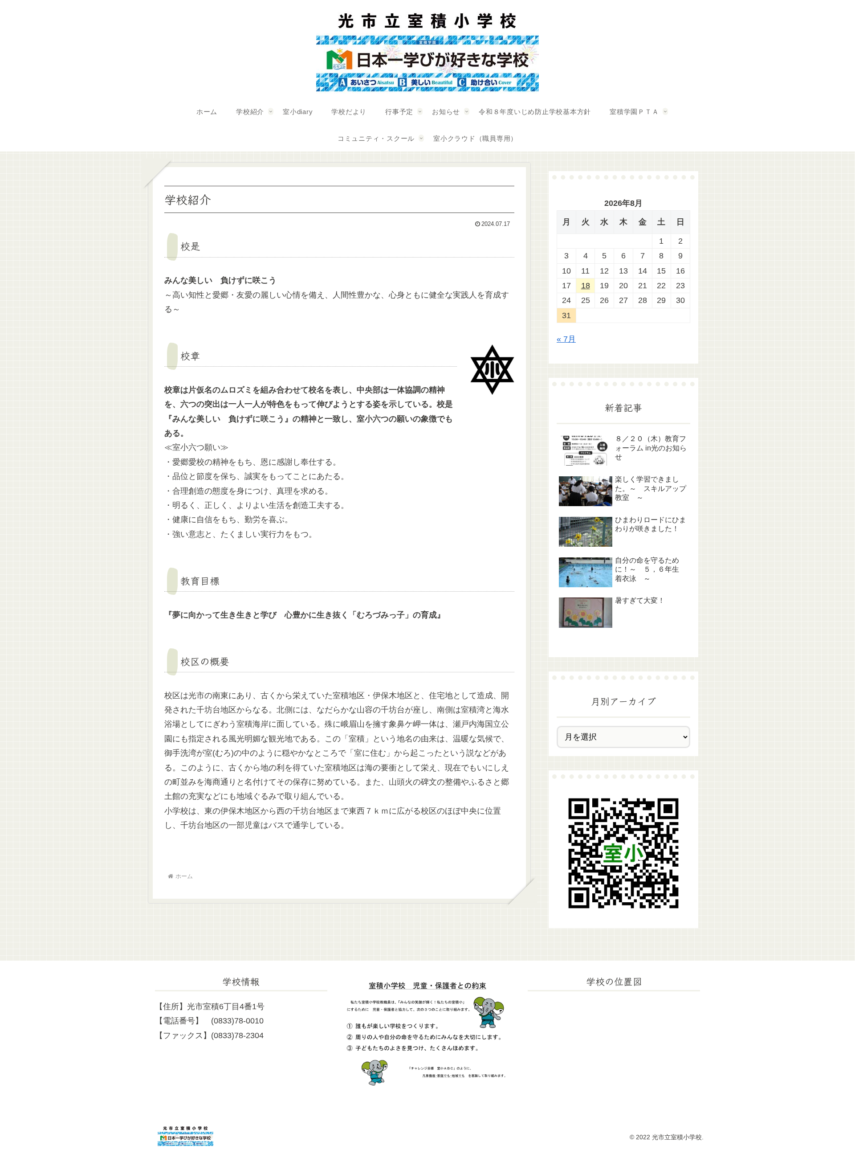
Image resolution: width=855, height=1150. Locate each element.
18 (585, 285)
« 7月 (566, 339)
